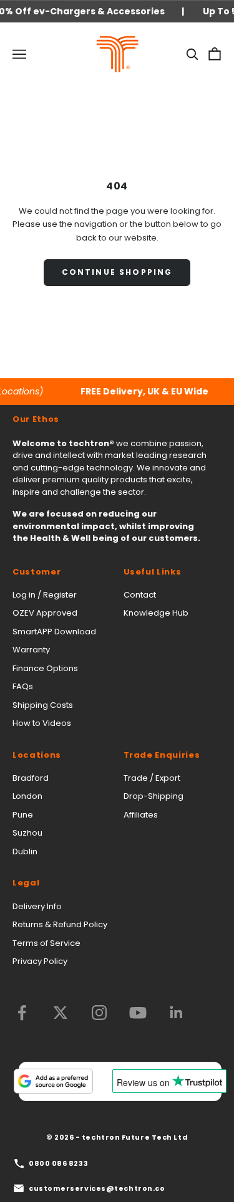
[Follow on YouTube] (138, 1012)
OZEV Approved (44, 613)
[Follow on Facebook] (21, 1012)
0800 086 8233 (58, 1163)
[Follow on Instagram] (99, 1012)
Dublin (24, 851)
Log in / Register (44, 595)
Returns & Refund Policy (59, 924)
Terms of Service (46, 943)
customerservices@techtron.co (97, 1188)
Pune (22, 815)
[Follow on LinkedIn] (176, 1012)
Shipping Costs (42, 705)
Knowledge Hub (156, 613)
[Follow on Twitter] (60, 1012)
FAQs (22, 686)
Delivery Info (37, 906)
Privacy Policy (39, 961)
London (27, 796)
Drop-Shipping (153, 796)
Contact (140, 595)
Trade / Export (152, 778)
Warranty (31, 650)
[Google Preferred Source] (53, 1081)
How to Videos (41, 723)
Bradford (30, 778)
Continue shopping (117, 272)
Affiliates (141, 815)
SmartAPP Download (54, 631)
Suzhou (27, 833)
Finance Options (45, 668)
